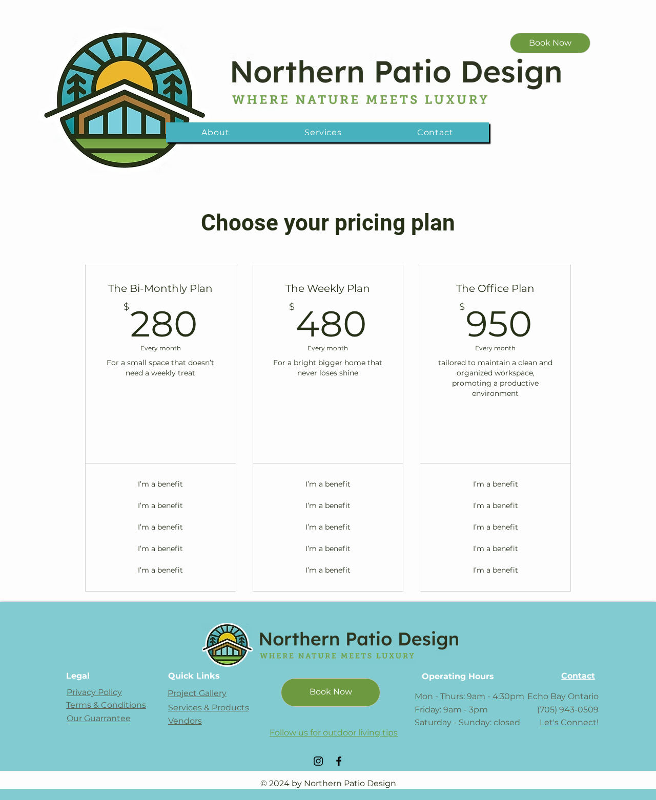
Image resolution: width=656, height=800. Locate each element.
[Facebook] (339, 761)
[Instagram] (318, 761)
